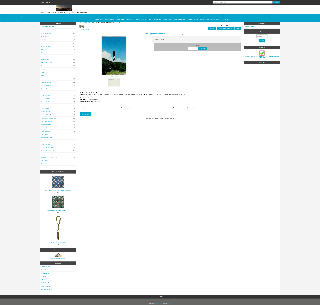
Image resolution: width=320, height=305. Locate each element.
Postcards (162, 16)
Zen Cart (169, 303)
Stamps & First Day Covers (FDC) (213, 19)
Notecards (138, 16)
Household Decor (98, 16)
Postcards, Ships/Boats (141, 19)
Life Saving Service (117, 16)
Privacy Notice (44, 269)
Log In (48, 2)
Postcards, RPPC (130, 19)
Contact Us (43, 276)
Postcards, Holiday (274, 16)
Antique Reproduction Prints (10, 16)
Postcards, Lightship (98, 19)
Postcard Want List (249, 26)
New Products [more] (58, 171)
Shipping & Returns (45, 266)
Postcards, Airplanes (171, 16)
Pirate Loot (151, 16)
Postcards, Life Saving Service (300, 16)
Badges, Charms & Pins (24, 16)
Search (262, 31)
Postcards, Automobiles (183, 16)
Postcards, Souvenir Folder (154, 19)
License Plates (107, 16)
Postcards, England (239, 16)
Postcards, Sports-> (58, 144)
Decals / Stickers (47, 16)
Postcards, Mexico (109, 19)
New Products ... (45, 163)
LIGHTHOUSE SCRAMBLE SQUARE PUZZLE (58, 210)
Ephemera (55, 16)
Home (42, 2)
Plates (157, 16)
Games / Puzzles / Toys (65, 16)
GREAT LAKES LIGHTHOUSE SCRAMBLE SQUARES (58, 190)
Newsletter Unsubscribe (46, 289)
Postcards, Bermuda (207, 16)
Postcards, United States (192, 19)
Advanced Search (262, 42)
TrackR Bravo (226, 19)
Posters (202, 19)
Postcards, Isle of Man (286, 16)
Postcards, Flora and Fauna (252, 16)
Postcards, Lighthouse (88, 22)
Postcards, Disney (228, 16)
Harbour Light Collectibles (78, 16)
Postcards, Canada (218, 16)
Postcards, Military (120, 19)
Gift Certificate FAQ (45, 283)
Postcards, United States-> (58, 150)
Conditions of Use (45, 273)
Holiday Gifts (89, 16)
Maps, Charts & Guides (129, 16)
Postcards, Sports (167, 19)
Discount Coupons (45, 286)
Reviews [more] (58, 249)
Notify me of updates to (262, 57)
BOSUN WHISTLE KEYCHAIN (58, 242)
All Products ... (44, 167)
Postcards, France (264, 16)
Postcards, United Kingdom (179, 19)
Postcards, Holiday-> (58, 111)
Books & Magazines (36, 16)
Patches (144, 16)
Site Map (43, 279)
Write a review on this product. (58, 258)
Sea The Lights (159, 303)
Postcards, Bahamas (195, 16)
